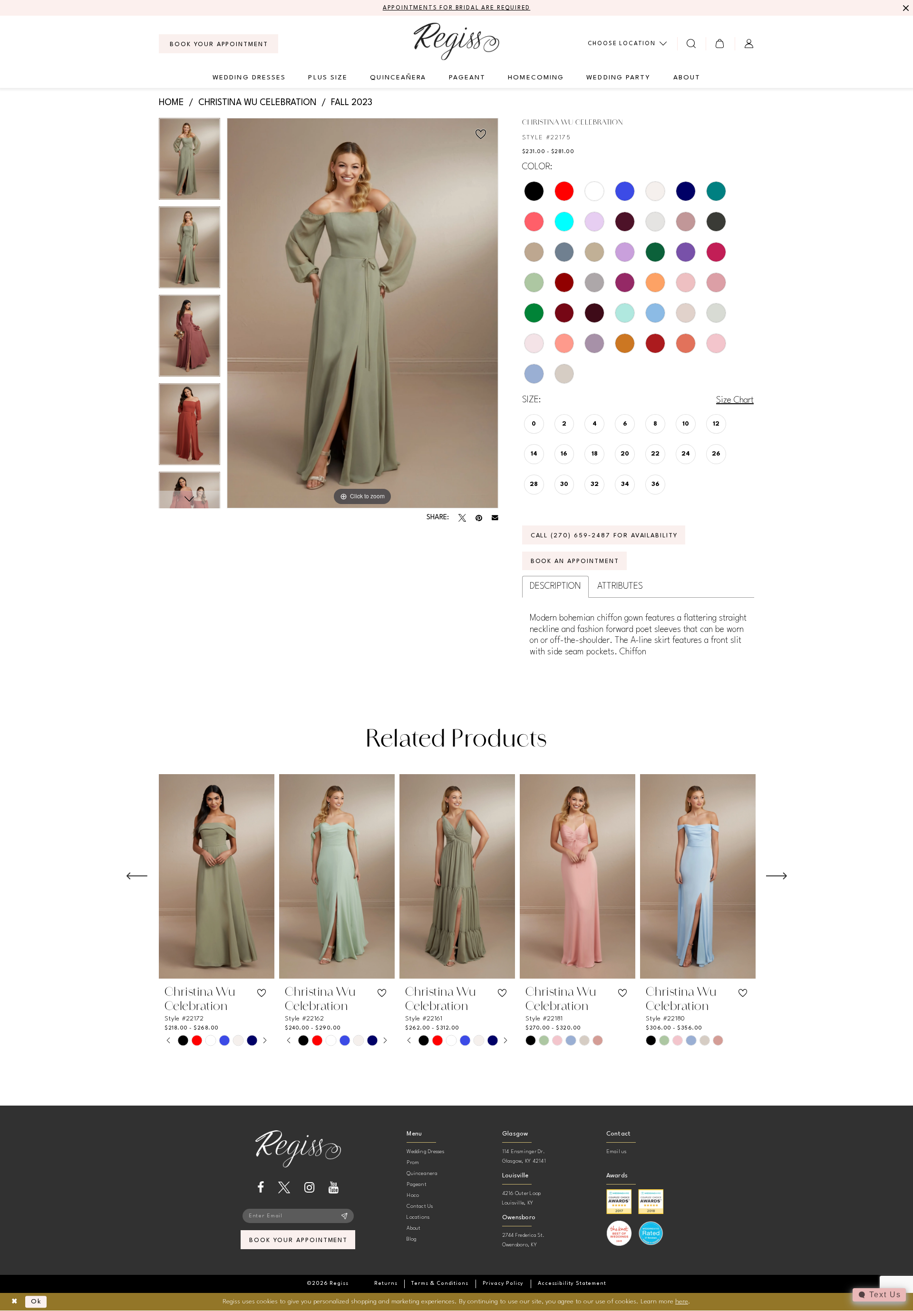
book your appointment (298, 1240)
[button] (720, 43)
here (681, 1301)
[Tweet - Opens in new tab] (462, 518)
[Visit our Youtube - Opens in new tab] (334, 1188)
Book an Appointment (575, 561)
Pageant (417, 1184)
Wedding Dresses (425, 1152)
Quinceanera (422, 1173)
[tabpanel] (189, 162)
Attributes (620, 586)
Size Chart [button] (735, 400)
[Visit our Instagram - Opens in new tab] (309, 1188)
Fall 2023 (351, 102)
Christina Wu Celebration (257, 102)
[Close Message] (904, 8)
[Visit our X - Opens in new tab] (284, 1188)
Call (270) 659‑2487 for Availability (604, 536)
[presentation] (216, 876)
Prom (413, 1162)
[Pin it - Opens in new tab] (479, 518)
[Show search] (691, 43)
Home (171, 102)
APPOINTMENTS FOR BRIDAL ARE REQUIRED (457, 8)
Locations (418, 1217)
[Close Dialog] (14, 1301)
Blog (412, 1239)
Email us (616, 1152)
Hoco (413, 1195)
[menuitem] (218, 43)
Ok (36, 1302)
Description (555, 586)
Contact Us (420, 1206)
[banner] (456, 41)
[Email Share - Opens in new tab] (495, 518)
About (413, 1228)
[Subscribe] (344, 1216)
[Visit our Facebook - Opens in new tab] (260, 1188)
